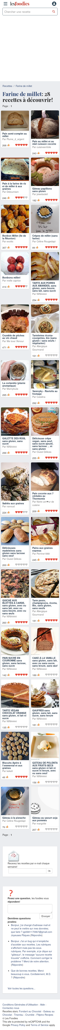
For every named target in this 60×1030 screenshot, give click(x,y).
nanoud (11, 506)
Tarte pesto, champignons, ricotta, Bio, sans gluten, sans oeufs (44, 604)
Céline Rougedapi (46, 241)
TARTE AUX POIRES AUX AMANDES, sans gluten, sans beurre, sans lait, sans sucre (44, 286)
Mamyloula (12, 388)
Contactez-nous (10, 1008)
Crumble (29, 1014)
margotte (41, 823)
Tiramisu (18, 1014)
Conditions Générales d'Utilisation (20, 1004)
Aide (42, 1004)
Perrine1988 (43, 553)
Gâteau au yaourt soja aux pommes (45, 819)
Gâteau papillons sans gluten (42, 190)
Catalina (41, 396)
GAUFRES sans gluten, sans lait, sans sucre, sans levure (45, 713)
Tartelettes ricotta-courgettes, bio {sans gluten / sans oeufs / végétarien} (44, 339)
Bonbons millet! (11, 277)
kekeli (10, 771)
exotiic (10, 241)
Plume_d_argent (15, 147)
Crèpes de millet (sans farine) (45, 237)
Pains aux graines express (42, 549)
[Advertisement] (30, 49)
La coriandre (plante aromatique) (13, 384)
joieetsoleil (42, 194)
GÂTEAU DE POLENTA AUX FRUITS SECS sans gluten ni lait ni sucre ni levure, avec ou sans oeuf (45, 768)
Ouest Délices (44, 451)
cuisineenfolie (44, 147)
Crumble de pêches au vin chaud (13, 337)
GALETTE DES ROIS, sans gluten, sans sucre (14, 441)
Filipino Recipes (44, 1014)
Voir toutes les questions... (21, 988)
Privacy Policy (18, 1025)
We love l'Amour (15, 341)
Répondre (36, 935)
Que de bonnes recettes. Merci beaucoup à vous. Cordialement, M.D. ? (31, 974)
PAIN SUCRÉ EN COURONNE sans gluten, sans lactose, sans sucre (14, 661)
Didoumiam (13, 191)
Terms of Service (39, 1025)
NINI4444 (42, 294)
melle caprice (14, 280)
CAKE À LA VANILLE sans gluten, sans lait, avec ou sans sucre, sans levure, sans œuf (45, 661)
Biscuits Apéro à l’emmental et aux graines (12, 765)
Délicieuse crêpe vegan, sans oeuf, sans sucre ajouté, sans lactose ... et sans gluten (42, 443)
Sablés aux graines (13, 503)
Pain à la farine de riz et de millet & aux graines (14, 186)
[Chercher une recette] (54, 11)
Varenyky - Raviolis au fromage (45, 392)
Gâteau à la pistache (14, 817)
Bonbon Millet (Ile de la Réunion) (14, 237)
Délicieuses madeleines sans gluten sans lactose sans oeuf (13, 551)
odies (19, 4)
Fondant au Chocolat (30, 1011)
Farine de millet (24, 86)
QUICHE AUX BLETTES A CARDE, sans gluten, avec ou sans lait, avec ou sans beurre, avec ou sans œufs (14, 607)
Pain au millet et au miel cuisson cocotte (44, 142)
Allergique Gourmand (39, 347)
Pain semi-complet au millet (14, 142)
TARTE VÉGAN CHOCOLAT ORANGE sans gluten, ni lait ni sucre (14, 714)
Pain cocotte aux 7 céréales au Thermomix (43, 496)
